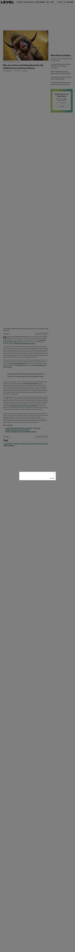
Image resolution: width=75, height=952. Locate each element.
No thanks (51, 478)
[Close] (54, 473)
